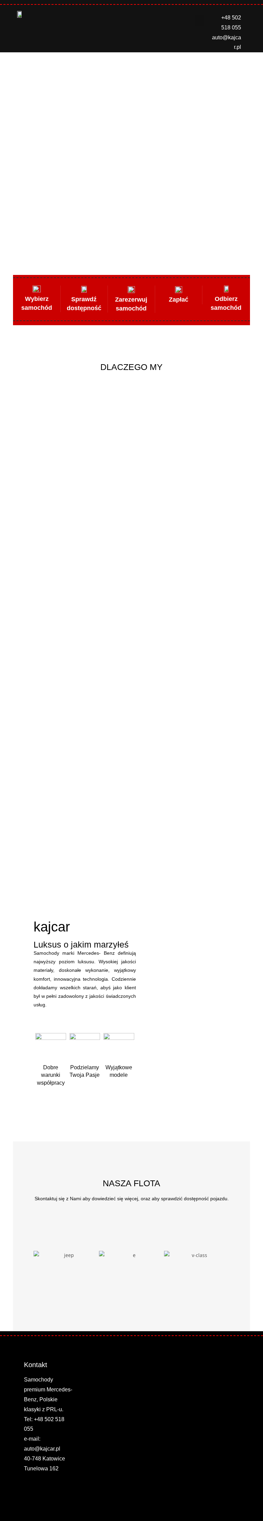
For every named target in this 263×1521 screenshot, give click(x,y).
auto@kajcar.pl (42, 1449)
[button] (199, 20)
